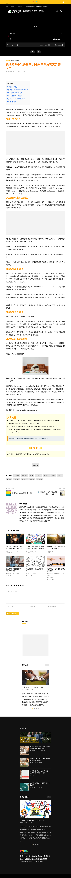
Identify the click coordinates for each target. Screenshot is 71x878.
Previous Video (10, 488)
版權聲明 (28, 859)
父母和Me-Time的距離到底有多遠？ (23, 493)
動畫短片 (20, 6)
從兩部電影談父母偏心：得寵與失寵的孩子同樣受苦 (41, 739)
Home (7, 6)
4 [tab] (38, 708)
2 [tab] (34, 708)
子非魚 (49, 551)
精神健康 (17, 479)
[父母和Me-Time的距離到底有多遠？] (8, 493)
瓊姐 (26, 741)
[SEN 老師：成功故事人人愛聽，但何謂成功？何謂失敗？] (15, 539)
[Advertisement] (35, 143)
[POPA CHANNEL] (35, 2)
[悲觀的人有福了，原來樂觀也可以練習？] (24, 787)
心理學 (53, 475)
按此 (28, 454)
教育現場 (9, 479)
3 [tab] (36, 708)
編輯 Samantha (11, 551)
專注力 (31, 475)
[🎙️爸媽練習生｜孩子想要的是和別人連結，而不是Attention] (62, 493)
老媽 (29, 573)
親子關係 (39, 479)
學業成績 (24, 475)
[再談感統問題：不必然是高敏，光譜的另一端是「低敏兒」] (24, 774)
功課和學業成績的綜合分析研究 (32, 109)
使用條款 (39, 856)
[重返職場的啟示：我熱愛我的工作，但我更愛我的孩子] (56, 539)
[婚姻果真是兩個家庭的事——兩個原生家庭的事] (15, 561)
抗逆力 (59, 475)
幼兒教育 (17, 60)
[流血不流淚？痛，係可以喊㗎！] (35, 561)
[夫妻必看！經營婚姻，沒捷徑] (35, 677)
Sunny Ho (34, 787)
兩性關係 (17, 475)
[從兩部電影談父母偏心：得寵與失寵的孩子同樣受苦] (35, 737)
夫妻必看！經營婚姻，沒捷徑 (33, 687)
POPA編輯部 (23, 504)
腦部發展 (24, 479)
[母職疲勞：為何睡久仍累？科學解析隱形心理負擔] (24, 762)
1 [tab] (32, 708)
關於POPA (23, 856)
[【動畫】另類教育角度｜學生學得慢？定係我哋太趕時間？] (35, 539)
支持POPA (43, 859)
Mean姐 (9, 573)
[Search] (63, 2)
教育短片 (13, 6)
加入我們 (35, 859)
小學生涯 (39, 475)
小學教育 (12, 60)
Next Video (62, 488)
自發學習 (32, 479)
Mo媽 (33, 775)
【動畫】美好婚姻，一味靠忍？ (32, 820)
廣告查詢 (31, 856)
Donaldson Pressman (23, 386)
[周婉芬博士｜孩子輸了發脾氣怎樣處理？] (56, 561)
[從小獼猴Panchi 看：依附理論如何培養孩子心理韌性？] (24, 750)
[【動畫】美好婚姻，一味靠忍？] (35, 809)
